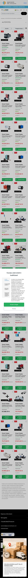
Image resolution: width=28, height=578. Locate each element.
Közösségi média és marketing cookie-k (7, 294)
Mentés (14, 308)
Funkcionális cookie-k (7, 284)
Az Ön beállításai (7, 280)
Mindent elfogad (14, 304)
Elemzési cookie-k (6, 289)
